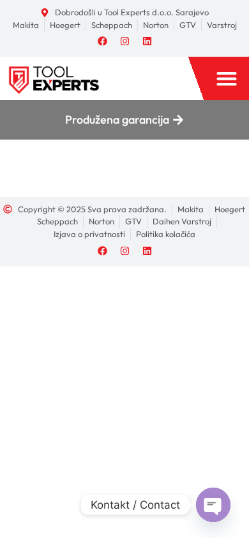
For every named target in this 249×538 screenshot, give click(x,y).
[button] (226, 78)
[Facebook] (102, 40)
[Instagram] (124, 40)
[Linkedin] (146, 40)
